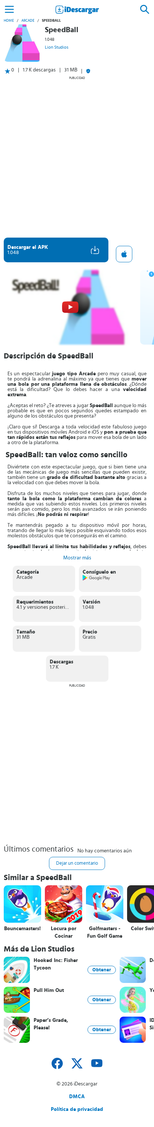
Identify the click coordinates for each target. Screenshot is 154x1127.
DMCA (77, 1096)
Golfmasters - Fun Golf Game (104, 932)
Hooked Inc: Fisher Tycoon (56, 964)
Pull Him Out (49, 990)
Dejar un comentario (77, 863)
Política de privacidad (77, 1109)
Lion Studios (56, 47)
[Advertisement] (77, 157)
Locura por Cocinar (63, 932)
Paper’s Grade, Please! (51, 1024)
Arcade (27, 20)
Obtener (101, 969)
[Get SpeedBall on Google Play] (97, 579)
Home (9, 20)
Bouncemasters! (22, 928)
